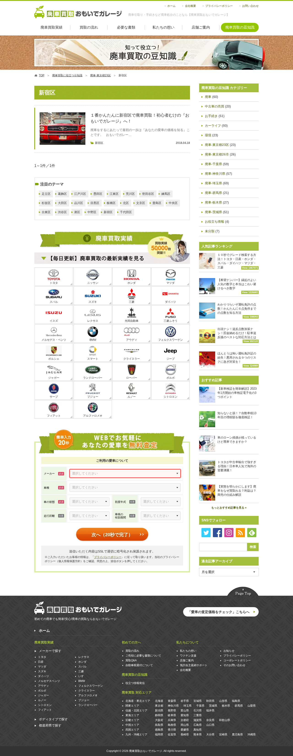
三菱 (131, 301)
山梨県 (251, 705)
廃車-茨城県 (213, 212)
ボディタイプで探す (53, 719)
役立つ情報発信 (135, 683)
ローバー (131, 377)
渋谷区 (62, 212)
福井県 (210, 710)
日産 (40, 661)
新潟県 (159, 710)
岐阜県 (172, 715)
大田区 (62, 203)
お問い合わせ (250, 6)
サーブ (54, 396)
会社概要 (190, 6)
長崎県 (185, 734)
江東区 (114, 194)
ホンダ (132, 282)
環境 (208, 135)
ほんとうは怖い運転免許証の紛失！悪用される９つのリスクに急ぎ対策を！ (237, 359)
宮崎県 (223, 734)
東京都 (159, 705)
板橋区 (111, 203)
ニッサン (92, 282)
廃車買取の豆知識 (240, 27)
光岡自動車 (131, 320)
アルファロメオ (92, 415)
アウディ (131, 339)
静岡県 (159, 715)
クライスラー (131, 358)
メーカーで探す (50, 651)
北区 (126, 203)
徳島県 (159, 729)
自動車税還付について (139, 665)
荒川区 (130, 194)
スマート (92, 358)
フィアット (54, 415)
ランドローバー (92, 377)
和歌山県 (224, 720)
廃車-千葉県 (213, 164)
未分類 (209, 231)
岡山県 (185, 725)
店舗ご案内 (201, 27)
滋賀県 (197, 720)
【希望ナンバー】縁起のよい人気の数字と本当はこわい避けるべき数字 (237, 286)
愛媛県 (185, 729)
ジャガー (53, 377)
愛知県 (185, 715)
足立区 (46, 194)
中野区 (91, 212)
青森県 (172, 700)
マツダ (170, 282)
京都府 (185, 720)
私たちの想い (163, 27)
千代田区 (126, 212)
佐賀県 (172, 734)
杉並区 (46, 203)
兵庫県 (172, 720)
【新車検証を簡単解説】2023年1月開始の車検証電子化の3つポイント (237, 393)
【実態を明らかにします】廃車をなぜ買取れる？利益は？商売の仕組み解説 (236, 490)
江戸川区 (80, 194)
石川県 (197, 710)
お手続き (211, 116)
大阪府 (159, 720)
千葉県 (200, 705)
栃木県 (226, 705)
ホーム (171, 6)
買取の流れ (89, 27)
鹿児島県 (237, 734)
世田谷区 (148, 194)
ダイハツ (170, 301)
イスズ (54, 320)
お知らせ (228, 650)
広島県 (197, 725)
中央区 (173, 203)
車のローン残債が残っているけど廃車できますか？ (236, 439)
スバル (54, 301)
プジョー (92, 396)
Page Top (243, 592)
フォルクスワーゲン (170, 339)
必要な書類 (126, 27)
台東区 (46, 212)
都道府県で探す (50, 725)
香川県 (172, 729)
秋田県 (210, 700)
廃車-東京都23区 (217, 145)
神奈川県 (173, 705)
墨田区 (97, 194)
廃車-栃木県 (213, 202)
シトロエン (170, 396)
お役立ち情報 (214, 221)
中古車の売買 (214, 106)
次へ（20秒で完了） (112, 534)
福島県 (236, 700)
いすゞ (82, 676)
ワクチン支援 (188, 655)
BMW (93, 339)
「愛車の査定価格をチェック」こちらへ (219, 612)
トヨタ (54, 282)
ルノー (132, 396)
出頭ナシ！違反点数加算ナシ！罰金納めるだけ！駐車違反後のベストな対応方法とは (237, 335)
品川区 (78, 203)
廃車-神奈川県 (215, 173)
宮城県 (197, 700)
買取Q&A (131, 660)
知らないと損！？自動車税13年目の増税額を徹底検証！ (236, 415)
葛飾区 (62, 194)
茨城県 (213, 705)
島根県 (172, 725)
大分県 (210, 734)
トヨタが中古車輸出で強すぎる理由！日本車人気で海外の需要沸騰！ (236, 466)
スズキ (93, 301)
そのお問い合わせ (234, 665)
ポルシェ (53, 358)
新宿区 (99, 143)
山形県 (223, 700)
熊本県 (197, 734)
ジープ (170, 358)
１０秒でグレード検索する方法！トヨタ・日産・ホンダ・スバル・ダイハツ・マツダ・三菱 (237, 261)
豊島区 (156, 203)
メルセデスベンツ (49, 681)
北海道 (159, 700)
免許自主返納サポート (193, 665)
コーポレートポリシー (237, 660)
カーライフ (213, 125)
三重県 (197, 715)
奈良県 (210, 720)
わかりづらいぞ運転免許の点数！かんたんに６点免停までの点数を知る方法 (237, 310)
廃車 (208, 97)
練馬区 (165, 194)
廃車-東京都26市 (217, 154)
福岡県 (159, 734)
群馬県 (239, 705)
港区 (77, 212)
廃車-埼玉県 (213, 183)
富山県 (185, 710)
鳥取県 (159, 725)
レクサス (92, 320)
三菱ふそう (170, 320)
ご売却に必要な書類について (143, 655)
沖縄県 (251, 734)
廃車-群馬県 (213, 193)
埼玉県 (187, 705)
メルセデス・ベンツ (53, 339)
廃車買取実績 (51, 27)
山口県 (210, 725)
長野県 (172, 710)
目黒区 (94, 203)
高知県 (197, 729)
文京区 (140, 203)
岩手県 (185, 700)
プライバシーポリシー (219, 6)
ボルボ (170, 377)
